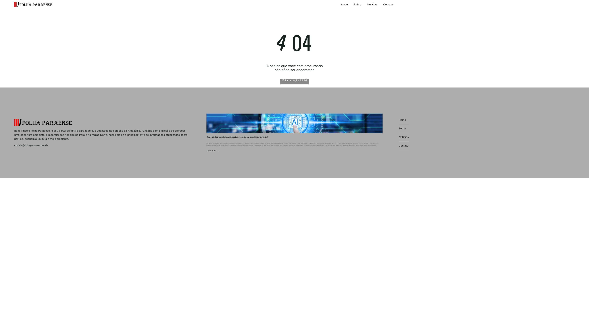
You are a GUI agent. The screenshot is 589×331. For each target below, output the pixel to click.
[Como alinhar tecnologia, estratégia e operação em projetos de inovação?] (294, 123)
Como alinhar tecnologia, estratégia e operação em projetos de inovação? (237, 137)
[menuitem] (344, 4)
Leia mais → (212, 150)
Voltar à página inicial (294, 80)
